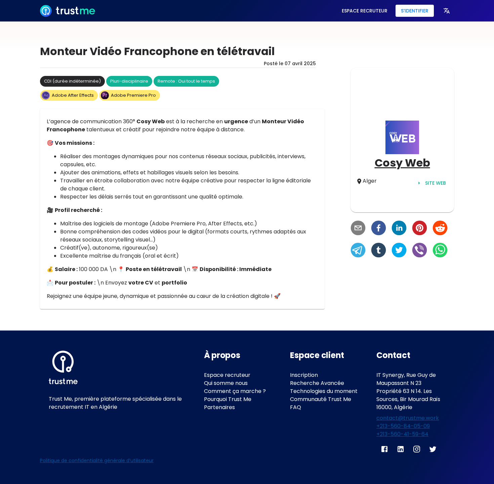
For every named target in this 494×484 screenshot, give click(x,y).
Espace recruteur (227, 375)
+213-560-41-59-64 (402, 434)
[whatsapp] (440, 251)
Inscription (304, 375)
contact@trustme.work (407, 418)
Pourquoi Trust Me (227, 399)
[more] (446, 10)
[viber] (419, 251)
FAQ (295, 407)
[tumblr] (378, 251)
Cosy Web (402, 162)
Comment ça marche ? (235, 391)
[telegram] (358, 251)
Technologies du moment (324, 391)
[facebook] (378, 228)
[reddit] (440, 228)
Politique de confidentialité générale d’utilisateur (97, 460)
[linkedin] (399, 228)
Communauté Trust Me (320, 399)
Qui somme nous (226, 383)
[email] (358, 228)
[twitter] (399, 251)
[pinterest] (419, 228)
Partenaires (219, 407)
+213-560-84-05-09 (403, 426)
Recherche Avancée (317, 383)
